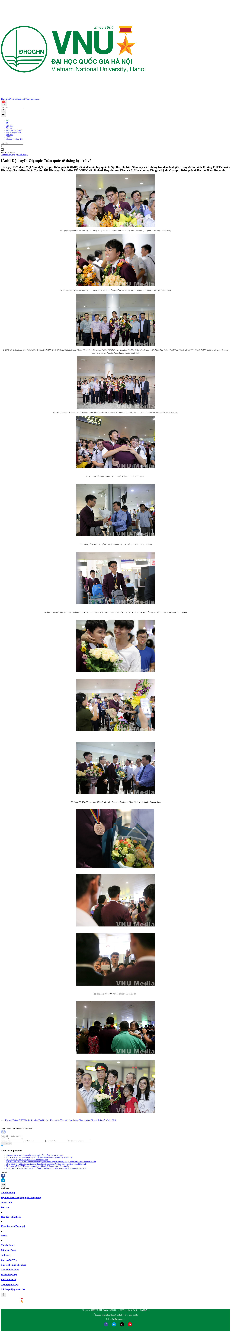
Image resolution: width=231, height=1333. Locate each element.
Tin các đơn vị (8, 1245)
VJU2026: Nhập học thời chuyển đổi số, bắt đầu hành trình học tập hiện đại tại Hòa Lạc (39, 1157)
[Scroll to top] (3, 1295)
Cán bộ (8, 137)
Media (4, 1235)
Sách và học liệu (9, 1274)
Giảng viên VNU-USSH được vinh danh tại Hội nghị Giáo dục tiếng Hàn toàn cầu (37, 1166)
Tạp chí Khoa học (10, 1269)
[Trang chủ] (73, 97)
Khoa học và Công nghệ (13, 1226)
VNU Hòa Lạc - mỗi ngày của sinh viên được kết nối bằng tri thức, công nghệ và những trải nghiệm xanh (46, 1164)
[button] (115, 1176)
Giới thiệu (9, 126)
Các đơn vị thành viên (14, 139)
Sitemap (36, 99)
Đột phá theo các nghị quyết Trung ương (21, 1197)
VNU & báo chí (8, 1279)
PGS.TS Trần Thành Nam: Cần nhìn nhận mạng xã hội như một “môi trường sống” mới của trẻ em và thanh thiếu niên (51, 1162)
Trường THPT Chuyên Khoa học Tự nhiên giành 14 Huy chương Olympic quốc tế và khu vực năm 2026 (46, 1168)
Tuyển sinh (6, 1202)
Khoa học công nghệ (14, 130)
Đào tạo (9, 128)
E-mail (22, 99)
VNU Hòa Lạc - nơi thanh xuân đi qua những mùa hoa (27, 1160)
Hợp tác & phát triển (13, 132)
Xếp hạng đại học (9, 1284)
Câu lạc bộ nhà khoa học (13, 1265)
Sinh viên (9, 135)
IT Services (29, 99)
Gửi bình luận (6, 1143)
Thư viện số (5, 99)
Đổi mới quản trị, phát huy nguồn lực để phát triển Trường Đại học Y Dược (34, 1155)
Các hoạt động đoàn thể (13, 1289)
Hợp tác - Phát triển (11, 1217)
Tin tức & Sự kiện (8, 155)
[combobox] (4, 103)
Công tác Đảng (8, 1250)
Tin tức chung (22, 155)
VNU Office (15, 99)
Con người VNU (9, 1260)
